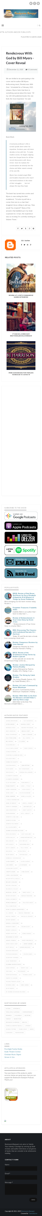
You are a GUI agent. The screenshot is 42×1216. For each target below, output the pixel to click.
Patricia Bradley (11, 902)
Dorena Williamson (25, 772)
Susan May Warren (12, 957)
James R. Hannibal (12, 806)
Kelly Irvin (24, 847)
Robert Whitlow (11, 933)
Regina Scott (25, 926)
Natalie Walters (26, 896)
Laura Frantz (10, 861)
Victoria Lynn (10, 985)
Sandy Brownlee (27, 940)
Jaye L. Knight (25, 813)
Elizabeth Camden (12, 775)
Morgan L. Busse (11, 892)
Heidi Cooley (26, 789)
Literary (28, 1025)
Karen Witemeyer (26, 837)
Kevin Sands (10, 854)
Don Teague (10, 772)
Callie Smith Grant (12, 748)
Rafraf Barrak (10, 920)
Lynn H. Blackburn (12, 875)
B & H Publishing (11, 738)
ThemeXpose (32, 1213)
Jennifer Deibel (11, 820)
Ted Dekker (21, 971)
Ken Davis (9, 851)
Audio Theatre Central (12, 1052)
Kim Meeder (23, 854)
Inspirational (19, 1032)
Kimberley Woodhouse (13, 858)
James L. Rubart (27, 803)
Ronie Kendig (26, 933)
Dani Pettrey (26, 765)
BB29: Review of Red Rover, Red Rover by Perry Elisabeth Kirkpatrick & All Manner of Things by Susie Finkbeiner (24, 596)
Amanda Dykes (10, 727)
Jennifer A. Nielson (12, 817)
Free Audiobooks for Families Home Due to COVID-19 (21, 373)
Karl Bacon (9, 841)
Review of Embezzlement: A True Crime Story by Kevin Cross (23, 620)
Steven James (27, 954)
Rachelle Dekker (27, 916)
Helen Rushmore (24, 793)
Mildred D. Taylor (12, 889)
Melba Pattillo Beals (13, 878)
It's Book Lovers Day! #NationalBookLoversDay (21, 335)
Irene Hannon (10, 796)
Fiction (8, 1008)
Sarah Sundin (28, 944)
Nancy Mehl (27, 892)
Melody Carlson (11, 882)
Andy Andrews (11, 731)
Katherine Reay (25, 844)
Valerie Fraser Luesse (13, 981)
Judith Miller (10, 837)
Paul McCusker (28, 902)
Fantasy (8, 1019)
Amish (32, 1029)
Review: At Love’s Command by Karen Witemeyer (21, 296)
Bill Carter (26, 738)
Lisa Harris (9, 865)
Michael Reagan (11, 885)
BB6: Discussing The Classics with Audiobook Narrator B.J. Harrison (24, 632)
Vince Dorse (25, 985)
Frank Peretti (10, 786)
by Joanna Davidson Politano (15, 992)
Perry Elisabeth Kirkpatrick (15, 909)
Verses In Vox (9, 1057)
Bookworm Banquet (27, 1211)
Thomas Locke (27, 974)
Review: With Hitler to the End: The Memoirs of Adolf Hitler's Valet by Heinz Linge (25, 698)
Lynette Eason (10, 871)
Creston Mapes (11, 765)
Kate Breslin (23, 841)
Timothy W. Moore (12, 978)
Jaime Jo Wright (11, 803)
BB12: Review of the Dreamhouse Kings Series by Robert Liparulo (24, 654)
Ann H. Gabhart (27, 734)
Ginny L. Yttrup (26, 786)
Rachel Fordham (24, 913)
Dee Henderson (24, 769)
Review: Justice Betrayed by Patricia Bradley (24, 666)
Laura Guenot (25, 861)
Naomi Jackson (11, 896)
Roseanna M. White (12, 937)
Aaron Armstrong (12, 721)
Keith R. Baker (10, 847)
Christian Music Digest (12, 1054)
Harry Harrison (11, 789)
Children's (18, 1015)
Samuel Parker (11, 940)
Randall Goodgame (12, 923)
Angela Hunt (25, 731)
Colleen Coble (11, 758)
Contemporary (27, 1012)
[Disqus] (21, 413)
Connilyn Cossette (12, 762)
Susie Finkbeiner (11, 961)
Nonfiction (17, 1019)
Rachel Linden (10, 916)
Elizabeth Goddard (12, 779)
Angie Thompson (11, 734)
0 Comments (32, 69)
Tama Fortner (10, 968)
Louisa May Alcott (12, 868)
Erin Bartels (25, 782)
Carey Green (28, 748)
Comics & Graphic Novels (14, 1025)
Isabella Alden (26, 796)
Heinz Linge (9, 793)
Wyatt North (10, 988)
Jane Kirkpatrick (11, 810)
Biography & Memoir (12, 1022)
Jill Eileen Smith (11, 827)
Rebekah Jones (11, 926)
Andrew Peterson (27, 727)
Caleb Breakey (11, 745)
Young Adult (23, 1029)
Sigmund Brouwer (12, 950)
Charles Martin (11, 751)
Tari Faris (9, 971)
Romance (9, 1015)
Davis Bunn (9, 769)
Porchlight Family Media (13, 1049)
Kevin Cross (22, 851)
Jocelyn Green (11, 834)
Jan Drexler (27, 806)
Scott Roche (10, 947)
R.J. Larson (9, 913)
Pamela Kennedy (11, 899)
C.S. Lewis (22, 741)
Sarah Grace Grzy (12, 944)
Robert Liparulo (11, 930)
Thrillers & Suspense (13, 1012)
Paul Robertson (11, 906)
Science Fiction (11, 1029)
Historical (16, 1008)
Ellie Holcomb (11, 782)
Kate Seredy (10, 844)
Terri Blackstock (11, 974)
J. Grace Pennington (12, 799)
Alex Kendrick (28, 721)
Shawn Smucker (25, 947)
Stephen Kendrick (12, 954)
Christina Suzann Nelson (14, 755)
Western (27, 1015)
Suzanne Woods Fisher (13, 964)
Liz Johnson (23, 865)
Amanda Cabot (25, 724)
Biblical (24, 1022)
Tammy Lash (24, 968)
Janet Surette (27, 810)
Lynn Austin (25, 871)
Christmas (9, 1032)
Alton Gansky (10, 724)
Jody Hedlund (26, 834)
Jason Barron (10, 813)
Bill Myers (9, 741)
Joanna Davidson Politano (14, 830)
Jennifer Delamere (12, 823)
